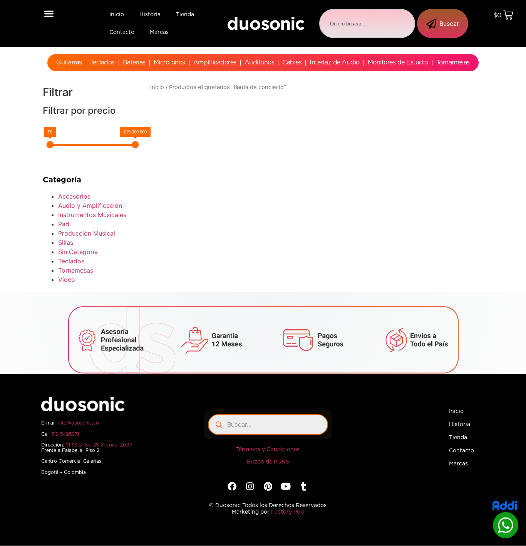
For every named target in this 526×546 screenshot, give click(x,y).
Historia (150, 14)
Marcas (159, 32)
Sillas (65, 242)
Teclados (102, 62)
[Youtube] (285, 486)
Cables (292, 62)
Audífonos (260, 62)
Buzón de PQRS (268, 462)
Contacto (121, 32)
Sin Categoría (78, 252)
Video (66, 279)
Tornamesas (453, 62)
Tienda (185, 14)
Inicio (116, 14)
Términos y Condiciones (268, 449)
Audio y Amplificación (90, 205)
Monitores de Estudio (398, 62)
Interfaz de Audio (335, 62)
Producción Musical (86, 233)
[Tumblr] (304, 486)
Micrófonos (169, 62)
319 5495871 (65, 434)
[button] (49, 13)
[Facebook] (232, 486)
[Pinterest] (268, 486)
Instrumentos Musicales (92, 215)
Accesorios (74, 196)
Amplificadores (214, 62)
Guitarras (69, 62)
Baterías (134, 62)
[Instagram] (250, 486)
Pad (63, 224)
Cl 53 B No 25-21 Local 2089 (98, 445)
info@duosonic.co (78, 423)
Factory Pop (287, 512)
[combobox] (367, 23)
